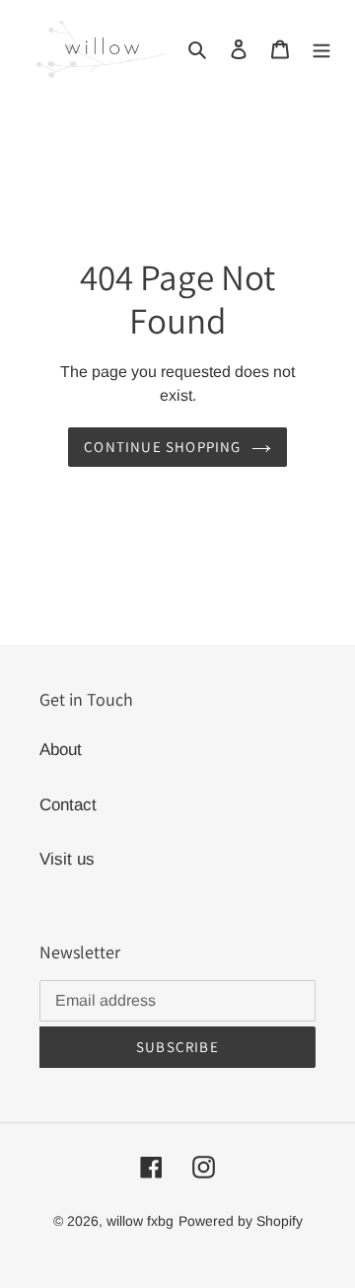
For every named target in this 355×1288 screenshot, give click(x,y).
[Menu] (321, 48)
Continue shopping (162, 446)
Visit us (67, 859)
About (60, 749)
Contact (68, 805)
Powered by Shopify (240, 1221)
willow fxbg (140, 1221)
